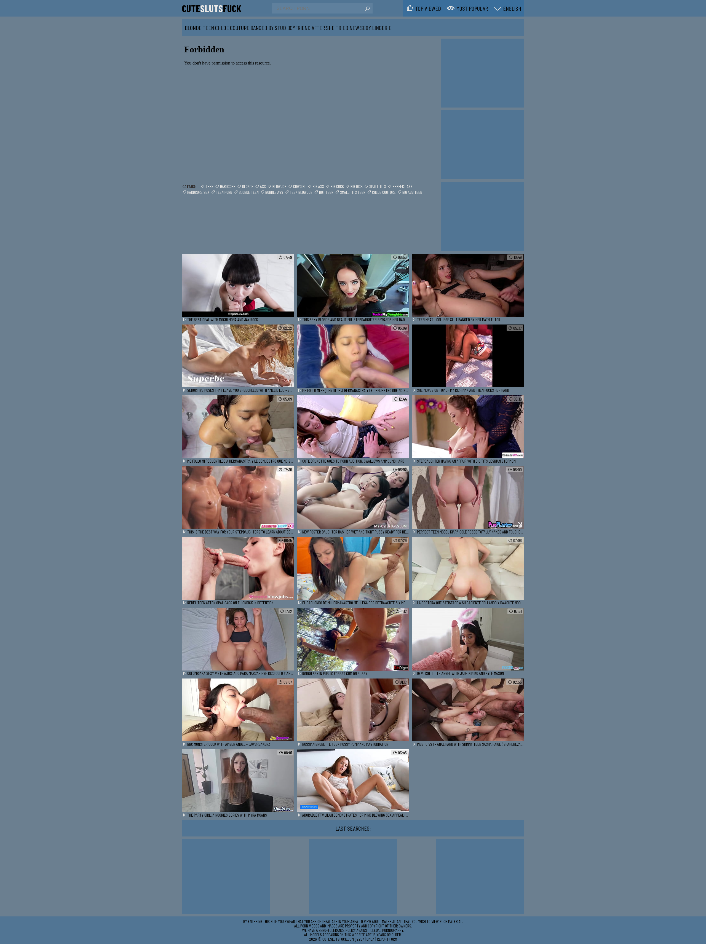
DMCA (371, 939)
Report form (387, 939)
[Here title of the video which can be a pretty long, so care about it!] (238, 285)
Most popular (472, 8)
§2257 (359, 939)
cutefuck (211, 8)
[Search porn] (367, 9)
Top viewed (428, 8)
